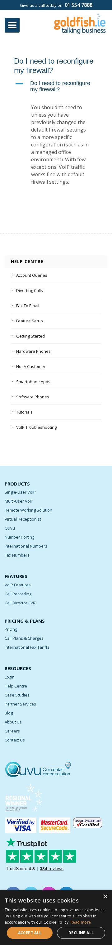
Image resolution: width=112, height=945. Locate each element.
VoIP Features (18, 585)
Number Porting (19, 537)
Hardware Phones (33, 351)
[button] (56, 86)
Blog (9, 713)
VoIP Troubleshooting (36, 427)
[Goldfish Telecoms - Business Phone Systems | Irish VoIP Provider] (80, 22)
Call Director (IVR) (20, 603)
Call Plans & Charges (24, 638)
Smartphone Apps (33, 381)
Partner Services (20, 704)
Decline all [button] (81, 932)
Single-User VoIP (20, 492)
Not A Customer (30, 366)
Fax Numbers (17, 555)
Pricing (11, 629)
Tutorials (24, 412)
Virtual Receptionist (23, 519)
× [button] (105, 896)
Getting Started (30, 336)
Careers (12, 731)
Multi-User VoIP (19, 501)
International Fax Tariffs (27, 647)
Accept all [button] (30, 932)
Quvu (10, 528)
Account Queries (31, 275)
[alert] (56, 917)
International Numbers (26, 546)
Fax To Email (27, 305)
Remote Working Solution (28, 510)
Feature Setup (29, 321)
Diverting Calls (29, 290)
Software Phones (32, 397)
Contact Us (15, 740)
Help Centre (16, 686)
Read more (81, 922)
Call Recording (18, 594)
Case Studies (17, 695)
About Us (13, 722)
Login (10, 677)
